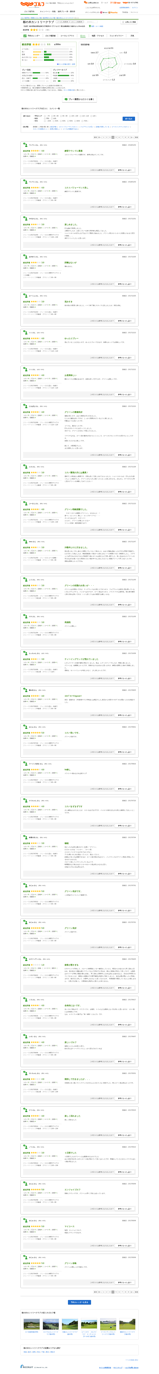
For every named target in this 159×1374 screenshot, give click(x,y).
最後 (136, 137)
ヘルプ (105, 3)
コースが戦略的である (70, 129)
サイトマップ (117, 1368)
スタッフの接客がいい (40, 129)
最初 (95, 137)
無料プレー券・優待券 (66, 11)
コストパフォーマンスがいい (68, 127)
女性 (54, 118)
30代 (56, 121)
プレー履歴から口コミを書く (81, 99)
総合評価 (53, 127)
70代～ (86, 121)
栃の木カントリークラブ (65, 18)
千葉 (42, 1352)
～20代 (48, 121)
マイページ (134, 12)
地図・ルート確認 (97, 26)
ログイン (135, 7)
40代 (63, 121)
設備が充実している (102, 127)
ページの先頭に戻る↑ (132, 1360)
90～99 (64, 116)
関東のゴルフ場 (36, 18)
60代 (78, 121)
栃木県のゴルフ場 (49, 18)
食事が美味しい (55, 129)
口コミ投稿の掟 (69, 90)
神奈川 (52, 1352)
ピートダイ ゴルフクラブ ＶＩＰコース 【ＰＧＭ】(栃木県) (89, 1334)
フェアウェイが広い (87, 127)
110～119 (85, 116)
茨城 (25, 1352)
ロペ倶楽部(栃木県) (31, 1332)
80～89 (56, 116)
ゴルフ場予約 (29, 11)
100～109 (74, 116)
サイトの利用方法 (105, 1368)
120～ (95, 116)
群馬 (34, 1352)
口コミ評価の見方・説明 (67, 64)
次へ (132, 137)
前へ (99, 137)
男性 (47, 118)
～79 (48, 116)
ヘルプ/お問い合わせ (132, 1368)
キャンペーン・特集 (48, 11)
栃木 (29, 1352)
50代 (71, 121)
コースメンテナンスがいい (120, 127)
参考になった (124, 170)
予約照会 (125, 12)
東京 (47, 1352)
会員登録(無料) (124, 7)
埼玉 (38, 1352)
